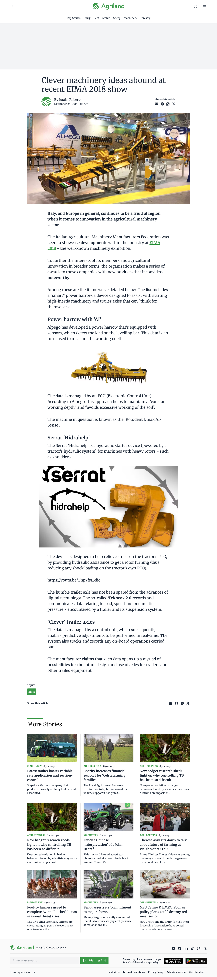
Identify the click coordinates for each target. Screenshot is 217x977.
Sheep (117, 18)
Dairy (87, 18)
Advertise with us (176, 972)
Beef (96, 18)
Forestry (145, 18)
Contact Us (113, 972)
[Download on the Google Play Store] (196, 961)
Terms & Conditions (134, 972)
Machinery (130, 18)
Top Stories (74, 18)
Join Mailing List (94, 960)
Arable (106, 18)
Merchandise (196, 972)
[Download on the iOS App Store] (173, 961)
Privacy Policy (155, 972)
